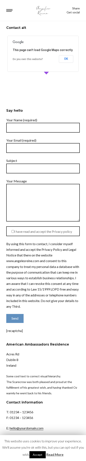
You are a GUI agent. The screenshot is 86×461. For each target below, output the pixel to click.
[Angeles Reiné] (43, 10)
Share (76, 8)
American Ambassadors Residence (37, 344)
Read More (54, 454)
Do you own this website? (28, 59)
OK (66, 58)
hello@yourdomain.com (26, 428)
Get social (73, 12)
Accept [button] (37, 454)
